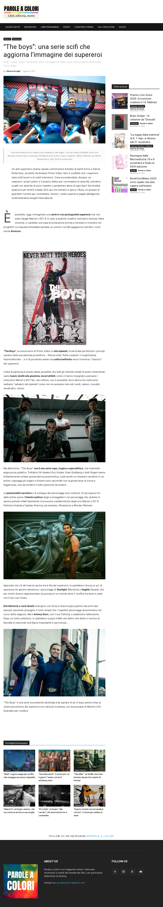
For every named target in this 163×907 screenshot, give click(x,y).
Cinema (7, 770)
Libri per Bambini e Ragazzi (141, 146)
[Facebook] (115, 872)
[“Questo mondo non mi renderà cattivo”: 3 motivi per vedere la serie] (89, 796)
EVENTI (66, 27)
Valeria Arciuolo (137, 109)
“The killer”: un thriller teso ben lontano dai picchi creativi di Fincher (88, 777)
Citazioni (134, 123)
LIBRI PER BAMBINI (50, 27)
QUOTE (122, 27)
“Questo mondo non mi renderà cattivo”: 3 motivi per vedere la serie (88, 812)
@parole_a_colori (100, 836)
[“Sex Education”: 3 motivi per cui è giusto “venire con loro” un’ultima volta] (54, 760)
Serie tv (7, 39)
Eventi (133, 170)
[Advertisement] (101, 11)
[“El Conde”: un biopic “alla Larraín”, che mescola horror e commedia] (54, 796)
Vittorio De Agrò (13, 71)
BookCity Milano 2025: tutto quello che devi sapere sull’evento (143, 182)
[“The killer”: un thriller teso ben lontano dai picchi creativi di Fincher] (89, 760)
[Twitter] (132, 872)
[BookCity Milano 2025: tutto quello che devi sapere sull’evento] (120, 185)
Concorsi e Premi (137, 106)
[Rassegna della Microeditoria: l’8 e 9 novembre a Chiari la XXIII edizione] (120, 162)
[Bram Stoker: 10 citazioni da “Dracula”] (120, 122)
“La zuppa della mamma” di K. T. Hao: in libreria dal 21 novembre (144, 138)
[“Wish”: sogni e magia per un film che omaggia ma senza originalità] (19, 760)
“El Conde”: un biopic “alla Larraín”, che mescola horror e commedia (53, 812)
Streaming (17, 39)
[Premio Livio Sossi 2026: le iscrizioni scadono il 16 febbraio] (120, 101)
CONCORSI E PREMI (84, 27)
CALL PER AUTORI (106, 27)
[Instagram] (123, 871)
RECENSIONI (30, 27)
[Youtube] (141, 872)
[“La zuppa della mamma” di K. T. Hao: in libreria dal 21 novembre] (120, 141)
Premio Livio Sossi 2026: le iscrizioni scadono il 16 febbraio (143, 98)
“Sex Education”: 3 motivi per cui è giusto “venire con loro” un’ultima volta (54, 777)
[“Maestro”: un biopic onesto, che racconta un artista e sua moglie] (19, 796)
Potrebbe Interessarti (16, 743)
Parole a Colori (146, 123)
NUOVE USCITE (13, 27)
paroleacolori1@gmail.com (71, 882)
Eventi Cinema (80, 770)
